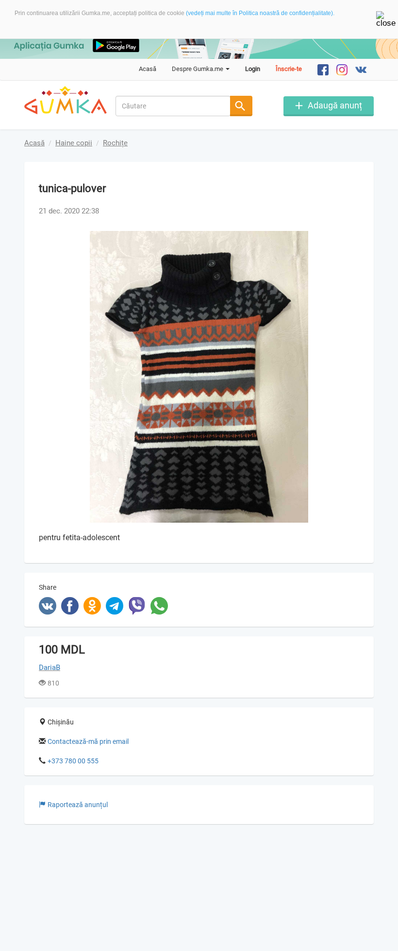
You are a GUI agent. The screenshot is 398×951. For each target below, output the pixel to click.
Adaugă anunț (335, 105)
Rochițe (115, 143)
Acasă (147, 68)
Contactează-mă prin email (88, 741)
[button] (350, 239)
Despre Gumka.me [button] (198, 68)
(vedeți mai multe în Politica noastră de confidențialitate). (260, 13)
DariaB (49, 667)
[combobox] (173, 106)
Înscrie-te (289, 68)
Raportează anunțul (78, 805)
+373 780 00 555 (73, 761)
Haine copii (73, 143)
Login (252, 68)
